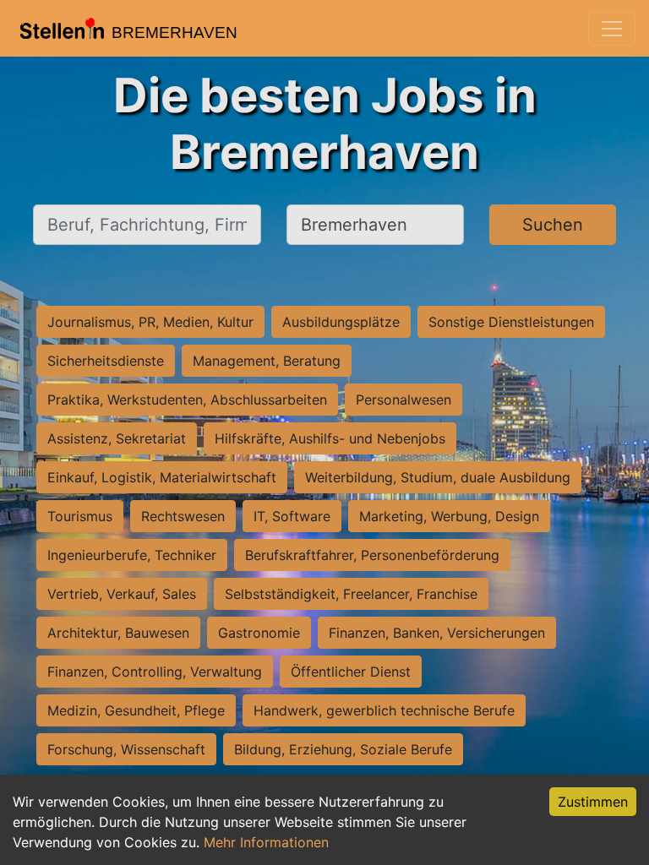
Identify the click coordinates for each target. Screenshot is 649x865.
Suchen (552, 225)
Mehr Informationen (266, 842)
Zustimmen (593, 801)
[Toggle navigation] (611, 29)
